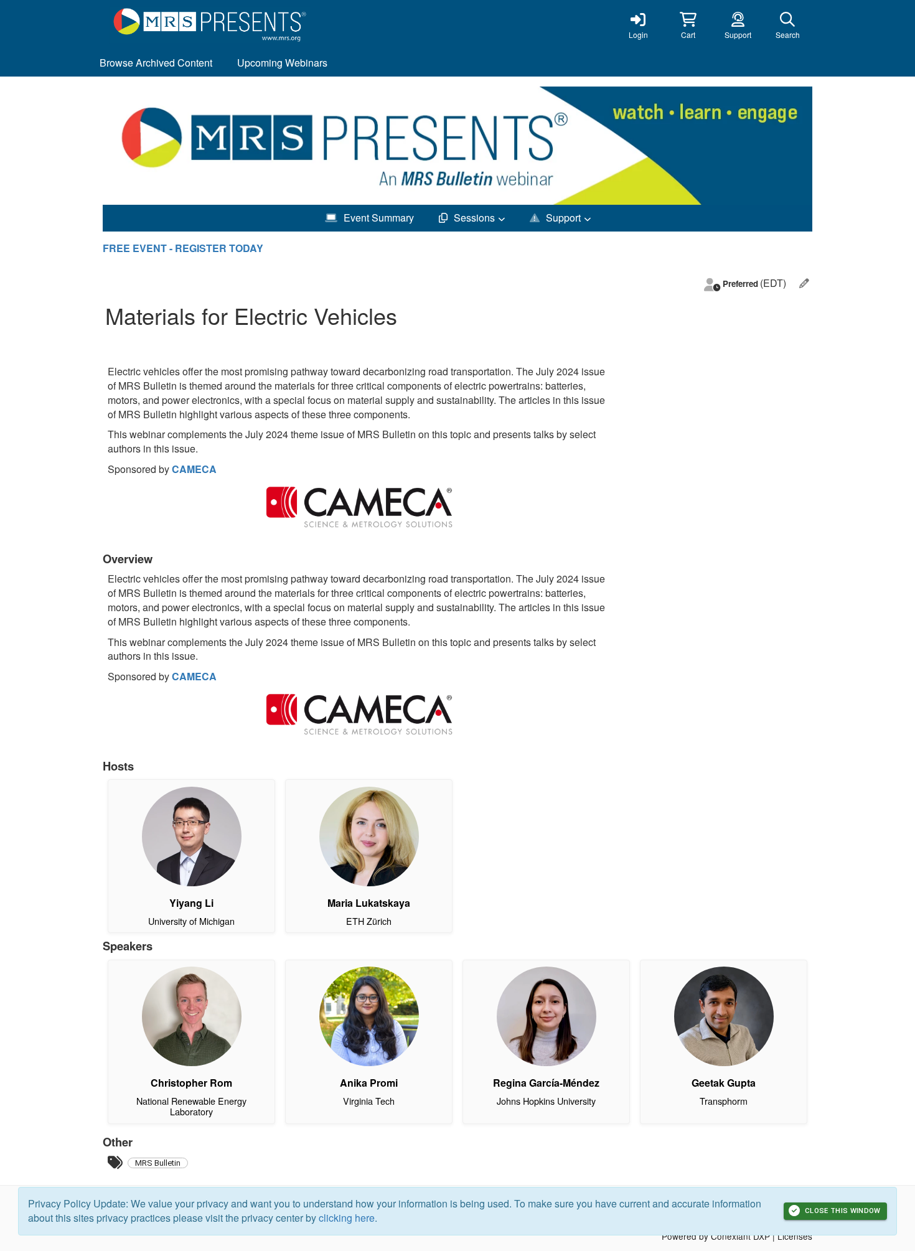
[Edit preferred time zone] (804, 283)
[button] (688, 25)
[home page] (221, 25)
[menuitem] (156, 63)
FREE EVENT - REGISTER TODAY (183, 248)
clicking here (347, 1218)
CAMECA (194, 469)
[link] (638, 25)
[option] (457, 146)
